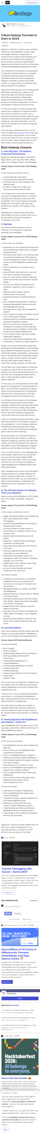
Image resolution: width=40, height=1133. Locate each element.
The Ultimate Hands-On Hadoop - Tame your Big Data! (19, 491)
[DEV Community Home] (7, 2)
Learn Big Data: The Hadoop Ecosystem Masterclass (16, 152)
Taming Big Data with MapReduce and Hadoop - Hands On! (19, 720)
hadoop (5, 43)
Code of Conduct (14, 919)
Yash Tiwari (10, 24)
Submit (8, 913)
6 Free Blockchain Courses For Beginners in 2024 (18, 1027)
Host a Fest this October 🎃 (16, 1078)
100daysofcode (15, 43)
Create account (32, 2)
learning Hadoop (23, 133)
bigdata (5, 45)
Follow (20, 998)
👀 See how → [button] (8, 893)
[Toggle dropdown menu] (37, 837)
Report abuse (27, 919)
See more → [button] (7, 982)
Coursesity (21, 24)
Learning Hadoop (12, 627)
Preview (18, 913)
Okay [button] (5, 1129)
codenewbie (27, 43)
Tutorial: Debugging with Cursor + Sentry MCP (17, 870)
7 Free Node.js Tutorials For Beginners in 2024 (17, 1011)
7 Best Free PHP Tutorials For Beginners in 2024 (18, 1019)
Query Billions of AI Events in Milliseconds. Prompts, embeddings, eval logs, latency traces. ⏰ (18, 954)
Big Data (7, 224)
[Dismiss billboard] (37, 1092)
